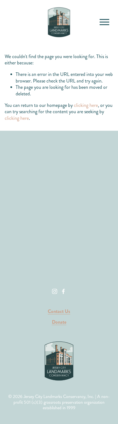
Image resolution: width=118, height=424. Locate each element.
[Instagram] (54, 291)
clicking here (86, 105)
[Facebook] (63, 291)
